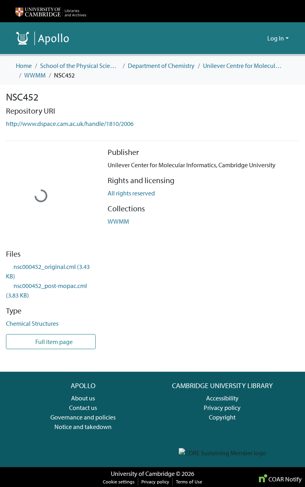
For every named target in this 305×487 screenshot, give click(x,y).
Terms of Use (189, 482)
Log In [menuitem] (275, 38)
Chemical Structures (32, 323)
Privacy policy (222, 408)
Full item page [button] (53, 342)
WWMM (35, 75)
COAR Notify (284, 479)
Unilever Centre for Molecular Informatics (242, 66)
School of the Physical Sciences (80, 66)
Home (24, 66)
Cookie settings (119, 482)
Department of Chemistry (161, 66)
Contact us (83, 408)
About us (83, 398)
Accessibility (222, 398)
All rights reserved (131, 193)
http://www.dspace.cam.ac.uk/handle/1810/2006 (69, 124)
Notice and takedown (83, 427)
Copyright (222, 417)
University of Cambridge (143, 473)
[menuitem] (260, 38)
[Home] (50, 11)
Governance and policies (83, 417)
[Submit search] (248, 38)
